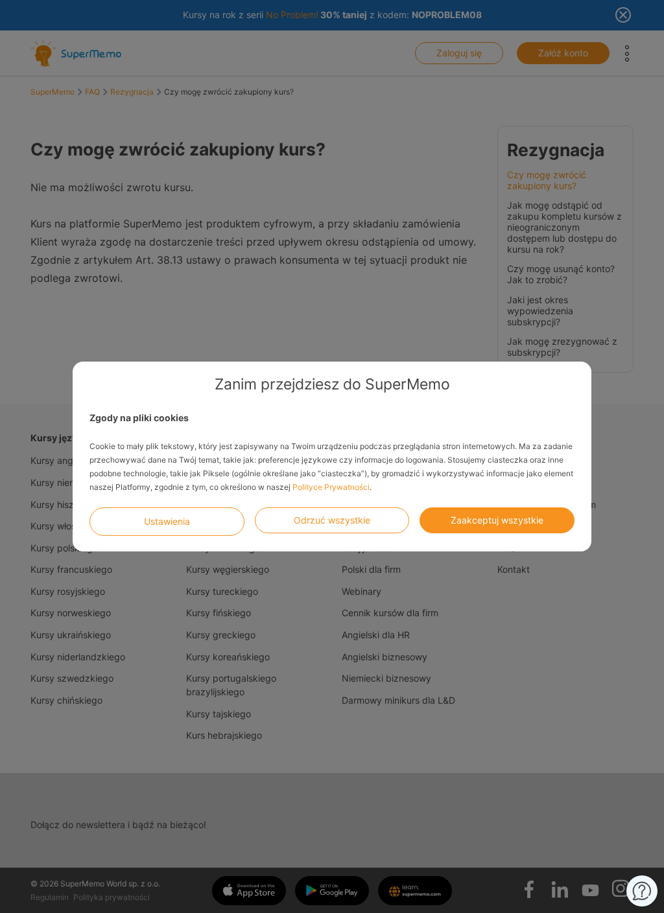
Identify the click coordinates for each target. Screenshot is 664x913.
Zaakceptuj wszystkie (497, 520)
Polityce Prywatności (331, 487)
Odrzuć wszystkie (332, 520)
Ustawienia (167, 521)
